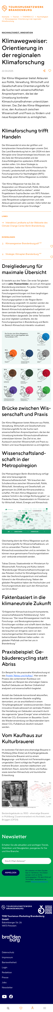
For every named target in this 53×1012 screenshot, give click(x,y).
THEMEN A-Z (28, 17)
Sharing (44, 71)
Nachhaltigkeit (42, 17)
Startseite (5, 17)
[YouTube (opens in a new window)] (4, 996)
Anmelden (10, 872)
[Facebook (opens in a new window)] (11, 996)
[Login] (32, 1007)
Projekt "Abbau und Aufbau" (19, 675)
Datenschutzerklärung (39, 882)
